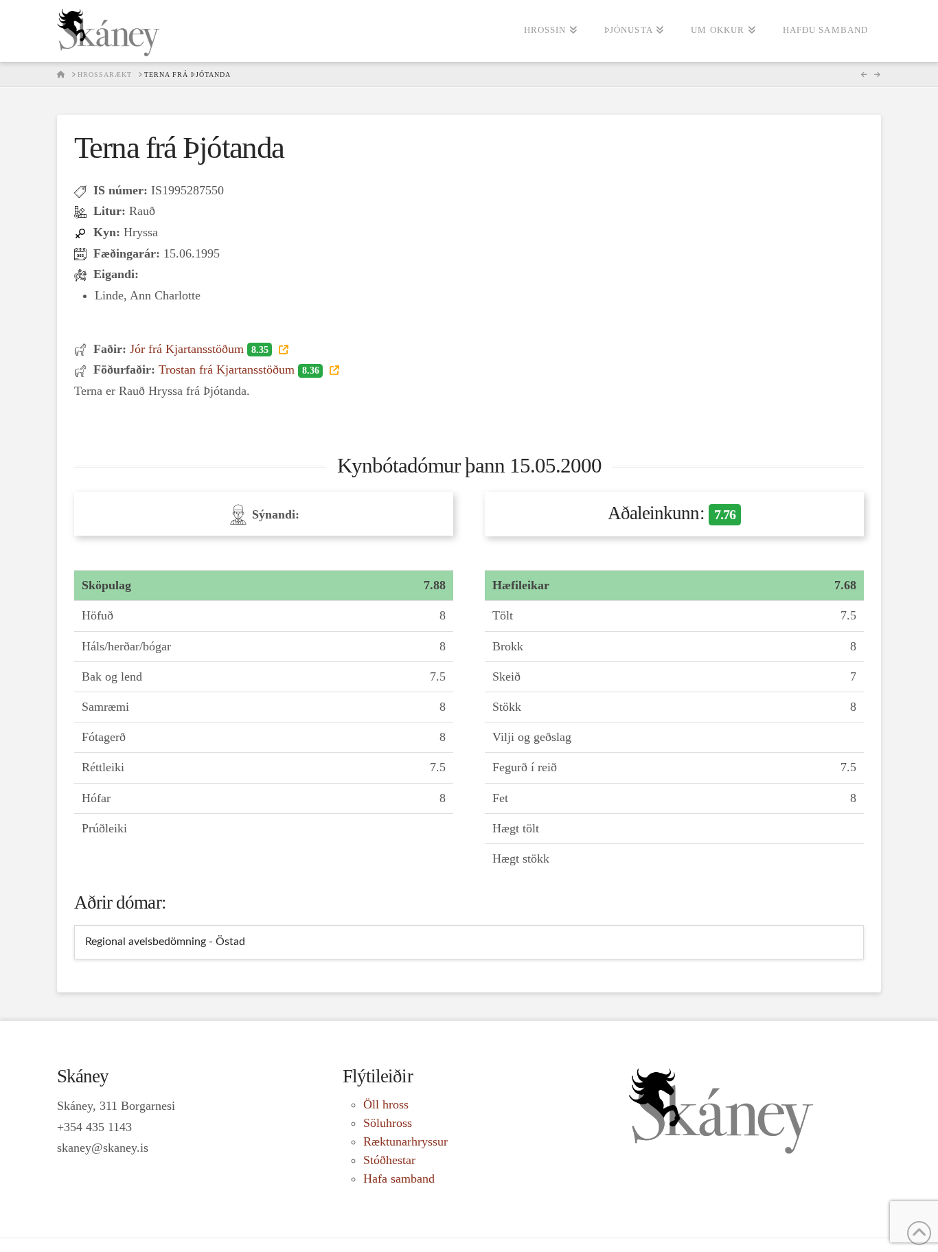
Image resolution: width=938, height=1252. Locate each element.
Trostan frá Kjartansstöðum (239, 369)
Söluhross (387, 1123)
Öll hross (386, 1104)
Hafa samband (399, 1178)
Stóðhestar (389, 1160)
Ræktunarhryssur (405, 1141)
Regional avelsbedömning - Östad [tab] (165, 941)
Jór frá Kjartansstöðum (199, 349)
